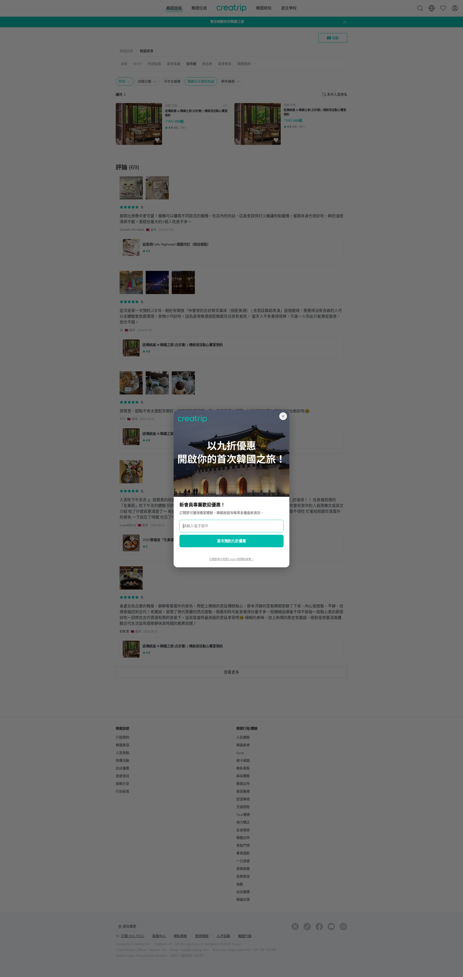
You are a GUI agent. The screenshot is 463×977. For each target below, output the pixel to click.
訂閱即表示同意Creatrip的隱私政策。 (231, 559)
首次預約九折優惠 (231, 541)
